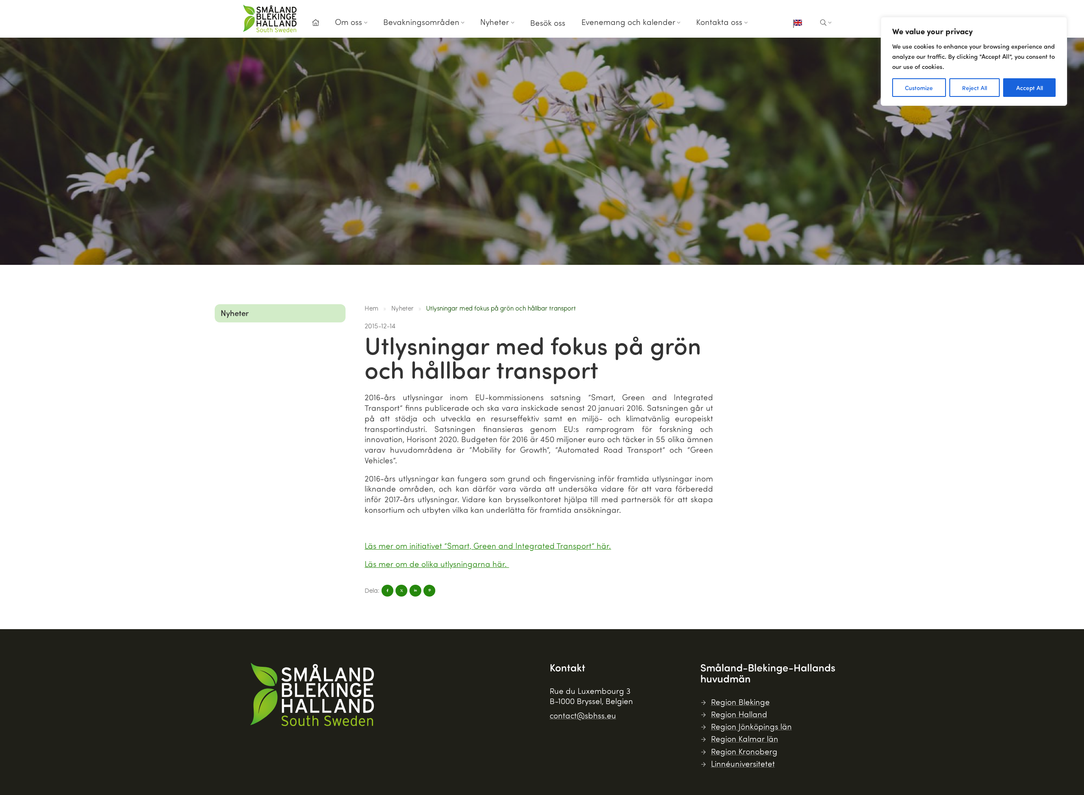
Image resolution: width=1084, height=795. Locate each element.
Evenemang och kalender (628, 22)
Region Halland (739, 714)
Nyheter (494, 22)
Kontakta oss (719, 22)
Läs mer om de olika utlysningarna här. (437, 564)
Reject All (974, 87)
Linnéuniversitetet (743, 763)
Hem (372, 308)
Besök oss (547, 23)
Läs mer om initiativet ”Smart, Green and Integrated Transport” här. (488, 545)
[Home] (315, 23)
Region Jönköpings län (751, 726)
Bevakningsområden (421, 22)
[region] (974, 61)
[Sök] (826, 23)
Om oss (348, 22)
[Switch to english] (797, 23)
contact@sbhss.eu (583, 715)
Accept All (1029, 87)
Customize (919, 87)
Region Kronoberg (744, 751)
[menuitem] (315, 25)
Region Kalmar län (744, 738)
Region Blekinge (740, 702)
